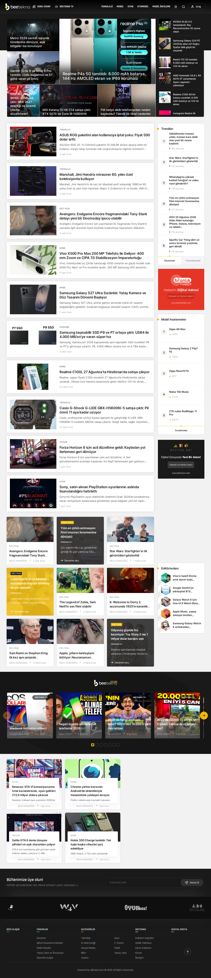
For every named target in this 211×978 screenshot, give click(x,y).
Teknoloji (107, 6)
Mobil (120, 6)
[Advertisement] (181, 537)
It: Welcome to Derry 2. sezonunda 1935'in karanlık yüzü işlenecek (129, 606)
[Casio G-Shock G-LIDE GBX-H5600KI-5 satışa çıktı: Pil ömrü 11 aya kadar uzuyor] (33, 414)
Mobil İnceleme (161, 6)
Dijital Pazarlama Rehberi (50, 943)
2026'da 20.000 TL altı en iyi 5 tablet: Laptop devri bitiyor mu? (176, 724)
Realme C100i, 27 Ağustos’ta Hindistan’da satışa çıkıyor (104, 372)
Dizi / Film (65, 208)
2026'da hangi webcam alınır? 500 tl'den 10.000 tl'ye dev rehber (128, 724)
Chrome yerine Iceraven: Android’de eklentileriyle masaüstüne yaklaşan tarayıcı (90, 791)
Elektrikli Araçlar (45, 958)
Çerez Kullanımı (143, 948)
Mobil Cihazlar (44, 948)
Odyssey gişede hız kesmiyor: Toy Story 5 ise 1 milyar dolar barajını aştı (129, 634)
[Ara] (183, 6)
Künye (138, 953)
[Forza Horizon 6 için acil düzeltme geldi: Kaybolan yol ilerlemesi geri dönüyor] (33, 454)
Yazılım (63, 442)
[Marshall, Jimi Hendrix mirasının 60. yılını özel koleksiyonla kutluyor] (33, 181)
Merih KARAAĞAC (18, 560)
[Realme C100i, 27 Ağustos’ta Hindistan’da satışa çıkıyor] (33, 377)
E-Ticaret (119, 943)
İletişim (139, 958)
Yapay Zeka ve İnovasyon (50, 953)
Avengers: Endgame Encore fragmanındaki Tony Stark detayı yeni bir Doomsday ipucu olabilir (103, 216)
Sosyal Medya (88, 948)
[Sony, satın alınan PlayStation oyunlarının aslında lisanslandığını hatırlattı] (33, 493)
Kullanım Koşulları (144, 938)
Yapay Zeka (67, 522)
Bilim (83, 953)
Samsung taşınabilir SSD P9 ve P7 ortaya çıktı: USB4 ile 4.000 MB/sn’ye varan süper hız (104, 334)
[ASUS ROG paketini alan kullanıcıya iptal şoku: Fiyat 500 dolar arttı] (33, 141)
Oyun (130, 6)
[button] (204, 716)
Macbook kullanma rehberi (28, 728)
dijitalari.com (97, 970)
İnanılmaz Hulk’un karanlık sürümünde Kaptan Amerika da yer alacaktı (30, 583)
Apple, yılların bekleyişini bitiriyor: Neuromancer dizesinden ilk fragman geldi (79, 657)
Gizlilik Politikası (143, 943)
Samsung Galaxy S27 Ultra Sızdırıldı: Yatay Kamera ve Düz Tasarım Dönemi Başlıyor (103, 295)
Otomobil (143, 6)
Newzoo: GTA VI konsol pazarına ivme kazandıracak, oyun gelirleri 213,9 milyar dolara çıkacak (33, 791)
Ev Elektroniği (88, 943)
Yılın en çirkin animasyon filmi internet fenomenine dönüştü (78, 532)
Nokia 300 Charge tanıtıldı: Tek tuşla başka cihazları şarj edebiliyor (91, 844)
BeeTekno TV (41, 697)
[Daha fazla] (175, 6)
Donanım (64, 327)
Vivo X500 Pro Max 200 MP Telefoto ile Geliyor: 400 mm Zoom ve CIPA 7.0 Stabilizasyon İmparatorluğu (102, 255)
